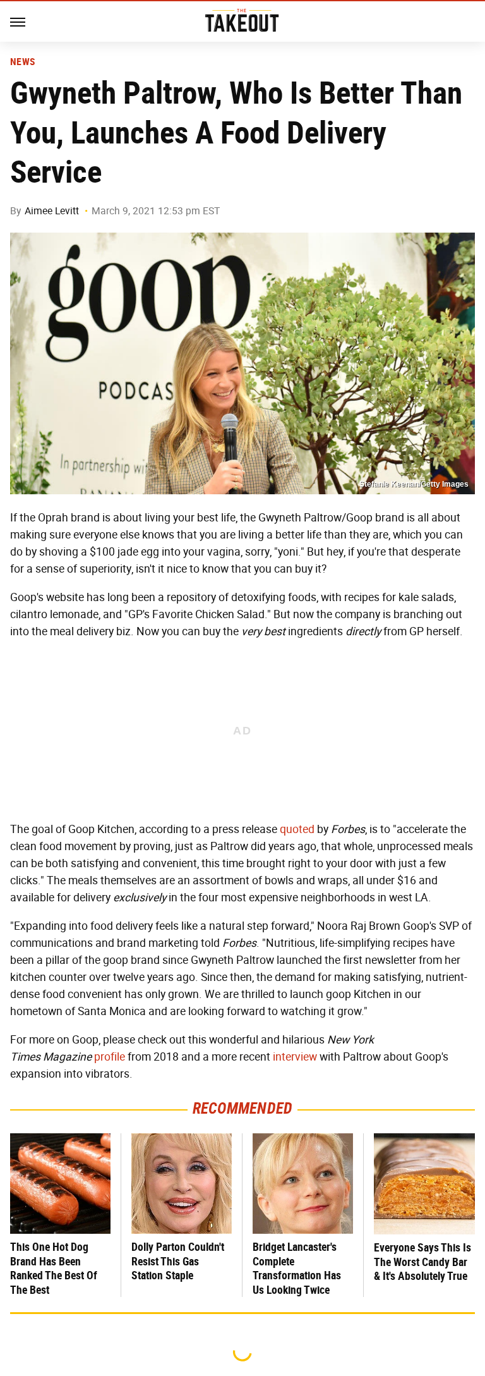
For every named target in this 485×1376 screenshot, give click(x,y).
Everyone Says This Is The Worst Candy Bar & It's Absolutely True (422, 1261)
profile (109, 1057)
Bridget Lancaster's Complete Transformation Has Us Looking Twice (297, 1268)
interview (295, 1057)
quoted (297, 829)
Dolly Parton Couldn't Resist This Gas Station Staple (177, 1261)
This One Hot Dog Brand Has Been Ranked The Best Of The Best (53, 1268)
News (22, 62)
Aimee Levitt (52, 211)
